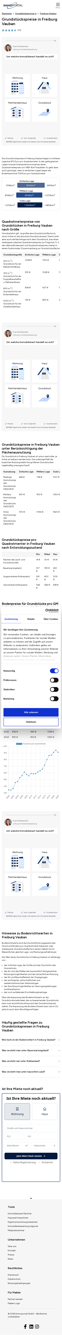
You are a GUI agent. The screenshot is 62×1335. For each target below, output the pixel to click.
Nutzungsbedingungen (19, 1283)
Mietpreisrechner (16, 1230)
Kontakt (12, 1250)
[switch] (54, 680)
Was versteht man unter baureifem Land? (23, 1071)
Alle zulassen (31, 712)
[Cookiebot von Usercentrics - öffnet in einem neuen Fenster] (45, 611)
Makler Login (14, 1303)
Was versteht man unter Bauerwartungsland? (25, 1050)
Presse (11, 1254)
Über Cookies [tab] (51, 619)
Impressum (13, 1275)
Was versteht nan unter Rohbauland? (21, 1061)
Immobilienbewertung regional (23, 1226)
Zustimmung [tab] (11, 619)
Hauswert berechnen (18, 1218)
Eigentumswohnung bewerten (22, 1222)
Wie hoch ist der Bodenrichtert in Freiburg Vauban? (28, 1039)
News (10, 1259)
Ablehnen (31, 722)
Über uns (12, 1246)
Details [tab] (31, 619)
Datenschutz (14, 1279)
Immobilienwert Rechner (20, 1213)
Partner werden (15, 1299)
